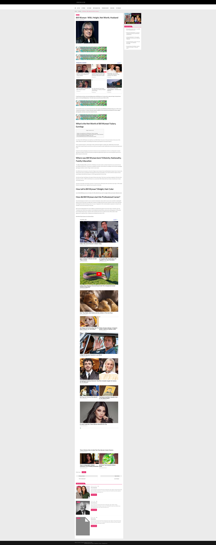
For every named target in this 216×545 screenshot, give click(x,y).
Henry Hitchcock (94, 502)
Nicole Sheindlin (94, 487)
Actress (83, 8)
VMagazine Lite (104, 543)
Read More (94, 494)
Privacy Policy (90, 542)
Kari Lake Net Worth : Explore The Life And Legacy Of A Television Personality (133, 42)
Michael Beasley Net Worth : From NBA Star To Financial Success (133, 29)
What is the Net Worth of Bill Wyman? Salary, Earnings (87, 133)
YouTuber (89, 8)
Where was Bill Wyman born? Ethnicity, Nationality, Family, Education (90, 134)
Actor (78, 8)
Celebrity (83, 472)
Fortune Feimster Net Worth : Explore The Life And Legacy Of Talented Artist (133, 47)
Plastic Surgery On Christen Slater (87, 216)
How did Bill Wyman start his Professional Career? (86, 136)
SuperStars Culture (80, 2)
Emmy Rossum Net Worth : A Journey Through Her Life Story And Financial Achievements (133, 33)
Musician (112, 8)
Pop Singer (118, 8)
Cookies (85, 542)
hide (93, 130)
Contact (79, 542)
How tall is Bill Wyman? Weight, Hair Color (85, 135)
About (76, 542)
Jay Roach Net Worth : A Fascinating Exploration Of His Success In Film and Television (133, 38)
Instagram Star (96, 8)
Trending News (105, 8)
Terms (82, 542)
